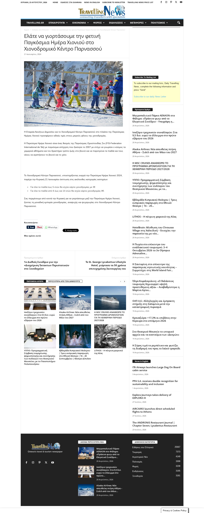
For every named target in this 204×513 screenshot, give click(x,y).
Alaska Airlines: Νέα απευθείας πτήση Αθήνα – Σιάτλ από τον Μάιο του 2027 (74, 315)
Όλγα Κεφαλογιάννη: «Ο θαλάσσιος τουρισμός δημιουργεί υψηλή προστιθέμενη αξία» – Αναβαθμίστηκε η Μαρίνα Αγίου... (156, 285)
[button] (178, 22)
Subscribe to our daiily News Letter (150, 96)
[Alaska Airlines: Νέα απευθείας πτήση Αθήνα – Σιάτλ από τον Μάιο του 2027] (75, 298)
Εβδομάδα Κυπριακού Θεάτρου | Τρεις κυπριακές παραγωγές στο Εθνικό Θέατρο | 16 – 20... (154, 202)
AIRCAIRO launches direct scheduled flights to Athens (153, 410)
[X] (176, 2)
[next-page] (124, 281)
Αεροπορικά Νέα (140, 457)
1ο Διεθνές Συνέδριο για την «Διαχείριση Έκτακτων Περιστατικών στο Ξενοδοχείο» (46, 265)
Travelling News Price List (140, 2)
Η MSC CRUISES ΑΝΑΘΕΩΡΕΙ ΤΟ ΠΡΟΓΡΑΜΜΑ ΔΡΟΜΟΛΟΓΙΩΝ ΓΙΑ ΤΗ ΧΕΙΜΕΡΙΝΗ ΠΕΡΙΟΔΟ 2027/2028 (109, 316)
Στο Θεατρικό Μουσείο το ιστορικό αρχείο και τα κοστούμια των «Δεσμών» (155, 333)
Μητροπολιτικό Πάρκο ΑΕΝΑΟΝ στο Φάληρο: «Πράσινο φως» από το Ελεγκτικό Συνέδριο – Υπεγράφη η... (153, 118)
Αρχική (26, 30)
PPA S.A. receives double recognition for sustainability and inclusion (155, 382)
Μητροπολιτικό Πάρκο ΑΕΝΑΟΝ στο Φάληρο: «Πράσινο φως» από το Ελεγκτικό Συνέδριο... (107, 453)
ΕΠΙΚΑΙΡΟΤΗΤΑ (57, 22)
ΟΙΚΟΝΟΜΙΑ (79, 22)
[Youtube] (181, 2)
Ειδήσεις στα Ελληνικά (71, 2)
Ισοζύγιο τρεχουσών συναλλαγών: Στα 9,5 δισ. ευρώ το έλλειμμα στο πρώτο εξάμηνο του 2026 (39, 316)
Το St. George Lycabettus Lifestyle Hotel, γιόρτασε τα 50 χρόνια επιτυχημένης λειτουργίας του (106, 265)
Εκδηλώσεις (137, 471)
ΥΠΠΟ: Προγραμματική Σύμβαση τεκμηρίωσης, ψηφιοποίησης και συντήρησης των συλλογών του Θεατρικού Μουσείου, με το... (151, 184)
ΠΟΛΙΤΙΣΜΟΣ (158, 22)
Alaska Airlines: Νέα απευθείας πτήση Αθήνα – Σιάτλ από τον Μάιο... (109, 488)
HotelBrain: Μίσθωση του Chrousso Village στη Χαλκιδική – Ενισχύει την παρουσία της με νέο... (154, 230)
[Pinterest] (171, 2)
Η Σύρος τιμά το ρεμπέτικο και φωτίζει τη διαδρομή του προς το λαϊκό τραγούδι (156, 347)
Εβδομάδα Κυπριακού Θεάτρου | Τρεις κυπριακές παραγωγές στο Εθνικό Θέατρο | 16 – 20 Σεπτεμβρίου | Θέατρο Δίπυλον (75, 354)
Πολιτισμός (137, 462)
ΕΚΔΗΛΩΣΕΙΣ (116, 22)
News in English (92, 2)
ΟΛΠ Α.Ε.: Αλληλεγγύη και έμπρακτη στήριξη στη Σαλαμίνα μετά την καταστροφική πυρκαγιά (153, 303)
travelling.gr (35, 22)
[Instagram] (166, 2)
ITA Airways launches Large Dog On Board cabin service (156, 369)
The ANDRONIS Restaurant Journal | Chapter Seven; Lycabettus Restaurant (154, 424)
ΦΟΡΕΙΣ (97, 22)
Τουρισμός (137, 452)
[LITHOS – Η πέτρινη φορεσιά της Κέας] (110, 336)
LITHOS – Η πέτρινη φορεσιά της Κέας (108, 352)
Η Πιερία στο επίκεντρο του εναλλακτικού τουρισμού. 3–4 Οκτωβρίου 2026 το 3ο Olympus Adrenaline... (151, 249)
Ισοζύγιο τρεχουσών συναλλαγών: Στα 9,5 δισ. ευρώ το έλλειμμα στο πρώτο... (108, 471)
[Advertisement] (75, 165)
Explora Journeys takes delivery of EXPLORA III (151, 396)
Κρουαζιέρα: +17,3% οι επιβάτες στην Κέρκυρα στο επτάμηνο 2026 (154, 319)
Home (55, 2)
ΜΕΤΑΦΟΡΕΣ (137, 22)
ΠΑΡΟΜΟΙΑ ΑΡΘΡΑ (35, 281)
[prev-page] (120, 281)
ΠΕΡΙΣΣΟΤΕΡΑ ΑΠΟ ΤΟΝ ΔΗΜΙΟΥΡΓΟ (64, 281)
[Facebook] (161, 2)
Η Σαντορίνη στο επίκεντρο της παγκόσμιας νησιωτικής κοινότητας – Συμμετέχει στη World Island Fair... (154, 267)
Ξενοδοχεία (137, 476)
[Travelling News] (102, 12)
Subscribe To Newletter (113, 2)
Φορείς (135, 466)
